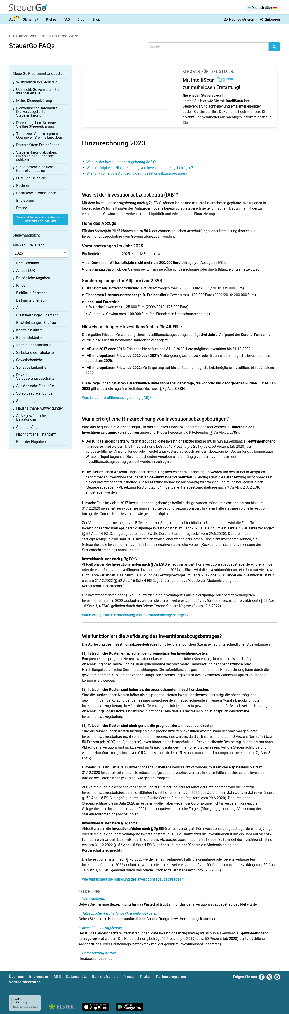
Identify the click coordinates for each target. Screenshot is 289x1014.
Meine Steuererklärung (34, 100)
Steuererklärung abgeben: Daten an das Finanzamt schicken (36, 156)
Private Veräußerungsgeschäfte (35, 377)
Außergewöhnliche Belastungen (31, 418)
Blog (81, 19)
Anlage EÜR (25, 270)
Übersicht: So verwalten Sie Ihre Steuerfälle (37, 91)
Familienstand (27, 263)
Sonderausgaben (29, 401)
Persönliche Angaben (33, 278)
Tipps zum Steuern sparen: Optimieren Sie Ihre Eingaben (39, 136)
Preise (51, 19)
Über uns (16, 976)
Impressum (25, 200)
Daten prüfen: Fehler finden (37, 145)
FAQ (67, 19)
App (12, 19)
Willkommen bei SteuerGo (36, 82)
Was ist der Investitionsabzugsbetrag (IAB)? (121, 162)
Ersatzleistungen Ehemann (37, 315)
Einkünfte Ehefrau (30, 300)
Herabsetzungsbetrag (99, 953)
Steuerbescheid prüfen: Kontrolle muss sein (34, 169)
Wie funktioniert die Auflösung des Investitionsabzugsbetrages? (136, 173)
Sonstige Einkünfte (31, 367)
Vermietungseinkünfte (33, 345)
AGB (57, 976)
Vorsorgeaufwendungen (35, 393)
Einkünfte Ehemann (31, 293)
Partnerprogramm (171, 976)
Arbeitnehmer (26, 308)
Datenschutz (76, 976)
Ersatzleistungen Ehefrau (36, 323)
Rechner (22, 185)
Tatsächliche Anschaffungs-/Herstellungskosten (119, 913)
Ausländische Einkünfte (35, 386)
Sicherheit (30, 19)
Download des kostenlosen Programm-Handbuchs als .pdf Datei (40, 219)
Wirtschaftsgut (93, 899)
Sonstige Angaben (30, 427)
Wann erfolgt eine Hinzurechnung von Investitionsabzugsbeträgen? (139, 168)
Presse (21, 208)
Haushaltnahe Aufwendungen (40, 408)
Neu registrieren (241, 19)
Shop (96, 19)
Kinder (21, 285)
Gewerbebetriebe (29, 360)
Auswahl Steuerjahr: (28, 245)
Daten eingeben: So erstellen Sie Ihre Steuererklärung (38, 125)
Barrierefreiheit (105, 976)
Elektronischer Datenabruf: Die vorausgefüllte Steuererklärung (37, 111)
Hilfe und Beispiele (31, 178)
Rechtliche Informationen (36, 193)
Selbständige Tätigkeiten (36, 352)
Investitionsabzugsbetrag (102, 928)
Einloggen (272, 19)
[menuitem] (263, 8)
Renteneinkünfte (29, 337)
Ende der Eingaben (31, 442)
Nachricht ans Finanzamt (36, 434)
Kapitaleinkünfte (29, 330)
